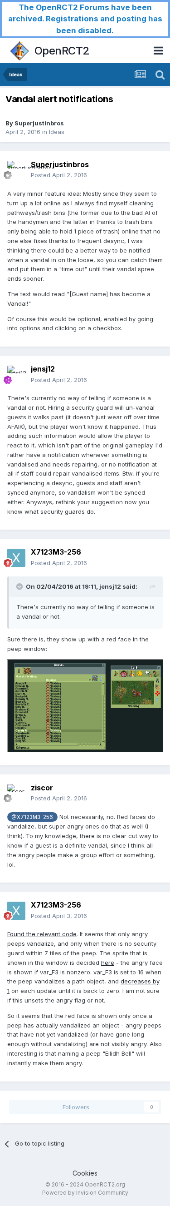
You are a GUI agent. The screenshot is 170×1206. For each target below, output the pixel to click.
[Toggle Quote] (20, 586)
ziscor (42, 787)
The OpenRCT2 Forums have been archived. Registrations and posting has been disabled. (85, 19)
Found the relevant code (42, 934)
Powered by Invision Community (85, 1192)
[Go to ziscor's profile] (16, 793)
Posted (59, 175)
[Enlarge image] (85, 705)
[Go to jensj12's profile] (16, 375)
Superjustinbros (39, 123)
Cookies (85, 1173)
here (107, 962)
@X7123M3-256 (32, 817)
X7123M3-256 (56, 551)
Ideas (56, 131)
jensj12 (43, 368)
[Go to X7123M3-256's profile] (16, 558)
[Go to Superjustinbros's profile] (16, 170)
